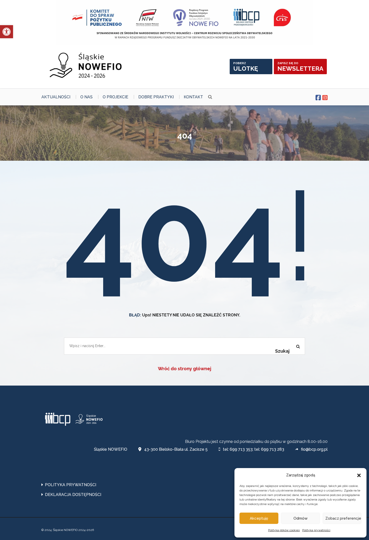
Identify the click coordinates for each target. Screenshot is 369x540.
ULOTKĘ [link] (245, 67)
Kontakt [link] (193, 97)
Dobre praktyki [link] (156, 97)
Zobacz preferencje (343, 518)
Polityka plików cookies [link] (284, 530)
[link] (6, 31)
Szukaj (282, 351)
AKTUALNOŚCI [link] (55, 97)
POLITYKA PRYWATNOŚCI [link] (70, 484)
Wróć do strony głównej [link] (184, 368)
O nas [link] (86, 97)
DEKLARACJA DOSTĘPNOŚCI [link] (73, 494)
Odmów (300, 518)
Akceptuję (259, 518)
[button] (358, 475)
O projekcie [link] (115, 97)
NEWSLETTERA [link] (300, 67)
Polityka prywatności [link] (316, 530)
